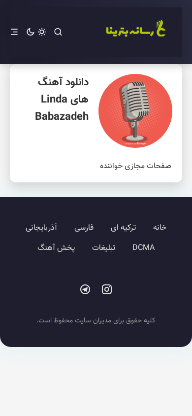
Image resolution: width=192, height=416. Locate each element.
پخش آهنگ (56, 248)
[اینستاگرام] (107, 290)
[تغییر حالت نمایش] (36, 32)
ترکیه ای (123, 228)
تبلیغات (103, 248)
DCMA (143, 248)
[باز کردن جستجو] (58, 32)
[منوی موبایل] (14, 32)
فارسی (84, 228)
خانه (159, 228)
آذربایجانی (41, 228)
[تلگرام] (85, 290)
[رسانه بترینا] (135, 32)
